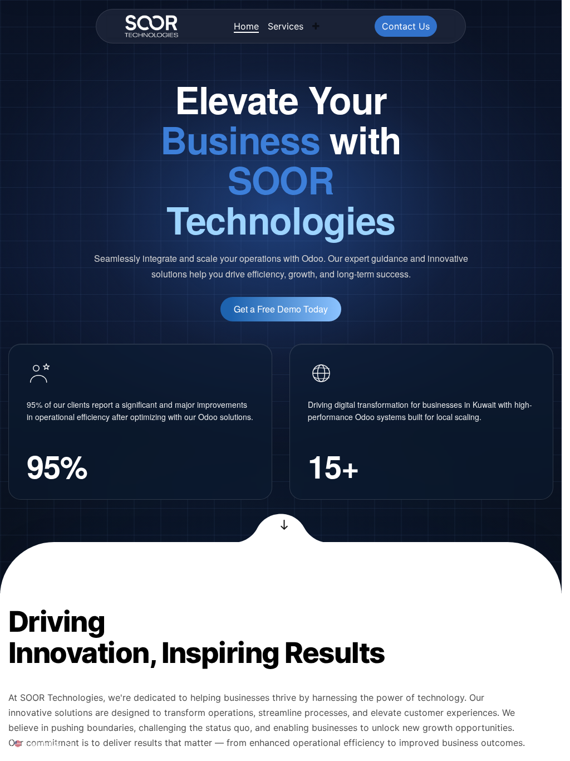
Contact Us (406, 26)
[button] (316, 26)
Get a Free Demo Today (281, 309)
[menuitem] (246, 26)
